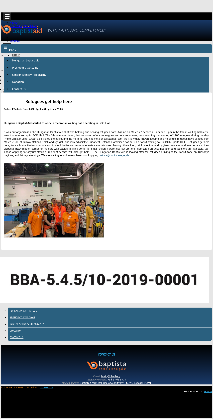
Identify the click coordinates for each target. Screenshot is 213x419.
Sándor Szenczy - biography (29, 75)
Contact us (19, 89)
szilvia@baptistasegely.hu (115, 155)
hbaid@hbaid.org (110, 376)
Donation (18, 82)
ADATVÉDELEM (46, 387)
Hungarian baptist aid (25, 60)
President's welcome (25, 67)
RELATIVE (208, 391)
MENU (12, 49)
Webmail (15, 41)
